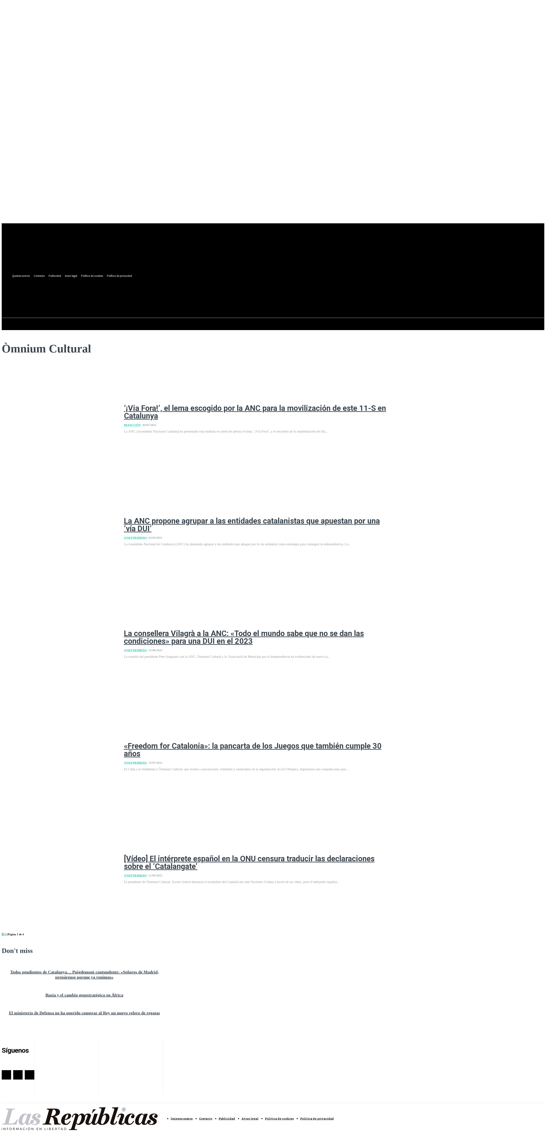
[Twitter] (171, 293)
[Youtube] (179, 293)
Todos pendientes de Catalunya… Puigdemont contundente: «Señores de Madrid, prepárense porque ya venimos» (84, 974)
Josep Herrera (135, 537)
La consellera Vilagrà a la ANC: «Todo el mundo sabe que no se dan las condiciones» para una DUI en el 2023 (244, 637)
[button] (178, 302)
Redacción (132, 425)
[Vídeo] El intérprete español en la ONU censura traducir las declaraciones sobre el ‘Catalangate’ (249, 862)
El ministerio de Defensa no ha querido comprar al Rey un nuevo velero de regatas (84, 1012)
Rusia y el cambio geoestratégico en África (84, 995)
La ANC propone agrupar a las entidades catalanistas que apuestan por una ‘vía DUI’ (252, 525)
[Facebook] (163, 293)
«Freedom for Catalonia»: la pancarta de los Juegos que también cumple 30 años (253, 750)
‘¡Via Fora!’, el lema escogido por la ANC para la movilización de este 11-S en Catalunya (255, 412)
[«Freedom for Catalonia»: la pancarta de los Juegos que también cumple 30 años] (60, 757)
